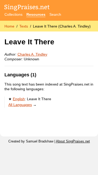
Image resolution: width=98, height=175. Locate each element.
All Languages (20, 105)
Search (55, 14)
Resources (35, 14)
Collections (13, 14)
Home (9, 26)
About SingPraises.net (73, 141)
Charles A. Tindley (32, 54)
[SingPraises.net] (27, 8)
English (19, 99)
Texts (23, 26)
